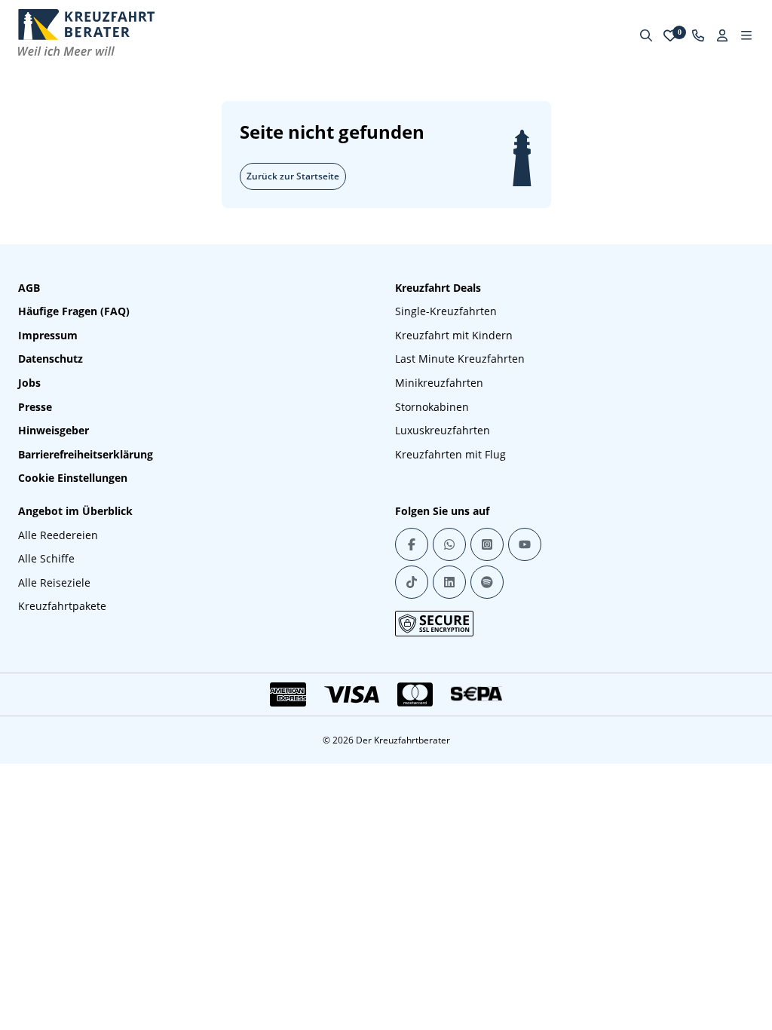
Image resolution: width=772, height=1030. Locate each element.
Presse (35, 407)
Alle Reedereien (58, 535)
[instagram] (487, 544)
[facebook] (411, 544)
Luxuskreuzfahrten (442, 430)
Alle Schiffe (46, 558)
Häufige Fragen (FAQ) (74, 311)
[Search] (646, 35)
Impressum (48, 335)
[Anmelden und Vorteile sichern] (722, 35)
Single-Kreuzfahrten (446, 311)
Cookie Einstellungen (72, 478)
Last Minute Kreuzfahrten (460, 358)
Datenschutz (50, 358)
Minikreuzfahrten (439, 383)
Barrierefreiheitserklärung (85, 454)
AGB (29, 287)
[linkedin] (449, 582)
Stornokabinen (432, 407)
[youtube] (524, 544)
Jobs (29, 383)
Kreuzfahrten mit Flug (450, 454)
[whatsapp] (449, 544)
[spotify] (487, 582)
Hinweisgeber (53, 430)
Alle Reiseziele (54, 582)
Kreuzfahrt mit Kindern (454, 335)
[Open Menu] (746, 35)
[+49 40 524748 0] (698, 35)
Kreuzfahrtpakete (62, 606)
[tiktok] (411, 582)
